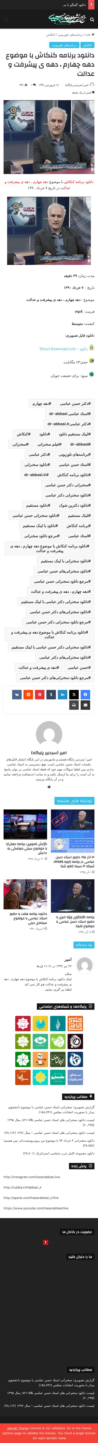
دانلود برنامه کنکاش (72, 474)
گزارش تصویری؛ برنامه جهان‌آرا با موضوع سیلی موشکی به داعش (26, 848)
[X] (74, 694)
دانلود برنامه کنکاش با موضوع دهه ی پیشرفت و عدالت (48, 634)
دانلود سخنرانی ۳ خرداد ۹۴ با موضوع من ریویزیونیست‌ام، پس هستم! (49, 1140)
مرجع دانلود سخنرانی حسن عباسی (61, 581)
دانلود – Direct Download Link (64, 349)
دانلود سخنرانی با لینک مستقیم (64, 560)
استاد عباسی (78, 535)
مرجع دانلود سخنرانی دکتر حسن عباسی (57, 622)
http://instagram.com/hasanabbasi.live (32, 1177)
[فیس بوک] (85, 694)
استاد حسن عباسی (73, 464)
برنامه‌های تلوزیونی (70, 34)
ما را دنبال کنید (80, 1257)
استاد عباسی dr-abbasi (68, 413)
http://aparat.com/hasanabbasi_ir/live (31, 1198)
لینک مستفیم (78, 515)
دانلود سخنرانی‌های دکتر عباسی (63, 657)
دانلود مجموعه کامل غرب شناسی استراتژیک (65, 1153)
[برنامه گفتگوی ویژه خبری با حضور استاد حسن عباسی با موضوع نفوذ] (72, 896)
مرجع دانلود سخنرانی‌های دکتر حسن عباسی (54, 677)
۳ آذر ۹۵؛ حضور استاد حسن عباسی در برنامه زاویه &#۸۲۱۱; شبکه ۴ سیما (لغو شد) (74, 861)
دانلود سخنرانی (36, 464)
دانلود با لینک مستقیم (39, 525)
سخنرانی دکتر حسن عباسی (66, 484)
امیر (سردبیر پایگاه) (76, 85)
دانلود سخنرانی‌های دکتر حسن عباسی (59, 611)
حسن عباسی (78, 667)
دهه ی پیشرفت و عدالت (38, 667)
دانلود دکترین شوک (73, 505)
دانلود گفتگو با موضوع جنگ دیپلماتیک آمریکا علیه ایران (50, 5)
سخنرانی (19, 444)
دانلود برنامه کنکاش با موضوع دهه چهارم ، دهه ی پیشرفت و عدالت (48, 548)
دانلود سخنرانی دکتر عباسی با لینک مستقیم (54, 601)
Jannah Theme (18, 1428)
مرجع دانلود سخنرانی (40, 535)
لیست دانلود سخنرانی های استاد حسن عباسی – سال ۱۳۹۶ (55, 1133)
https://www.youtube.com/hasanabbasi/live (36, 1208)
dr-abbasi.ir (35, 474)
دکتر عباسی (38, 454)
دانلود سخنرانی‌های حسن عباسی (63, 571)
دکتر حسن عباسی (74, 403)
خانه (88, 34)
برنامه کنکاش (77, 525)
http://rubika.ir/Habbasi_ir (23, 1187)
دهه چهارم (41, 403)
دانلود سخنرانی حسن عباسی (34, 515)
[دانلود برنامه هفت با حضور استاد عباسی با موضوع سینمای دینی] (25, 894)
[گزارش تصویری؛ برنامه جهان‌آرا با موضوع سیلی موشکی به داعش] (25, 824)
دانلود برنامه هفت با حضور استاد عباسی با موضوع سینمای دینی (28, 918)
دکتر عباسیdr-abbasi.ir (68, 423)
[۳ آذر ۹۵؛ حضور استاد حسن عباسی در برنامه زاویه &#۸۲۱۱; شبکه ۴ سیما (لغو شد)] (72, 831)
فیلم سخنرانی (48, 444)
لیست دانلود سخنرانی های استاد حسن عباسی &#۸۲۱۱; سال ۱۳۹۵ (50, 1120)
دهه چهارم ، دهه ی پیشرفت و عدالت (59, 591)
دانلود (43, 434)
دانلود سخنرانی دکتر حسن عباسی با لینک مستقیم (50, 647)
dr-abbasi (79, 444)
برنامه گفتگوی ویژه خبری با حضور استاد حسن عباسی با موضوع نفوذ (75, 921)
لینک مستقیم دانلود (73, 434)
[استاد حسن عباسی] (67, 19)
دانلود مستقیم (37, 505)
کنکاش (50, 34)
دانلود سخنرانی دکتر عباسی (66, 495)
